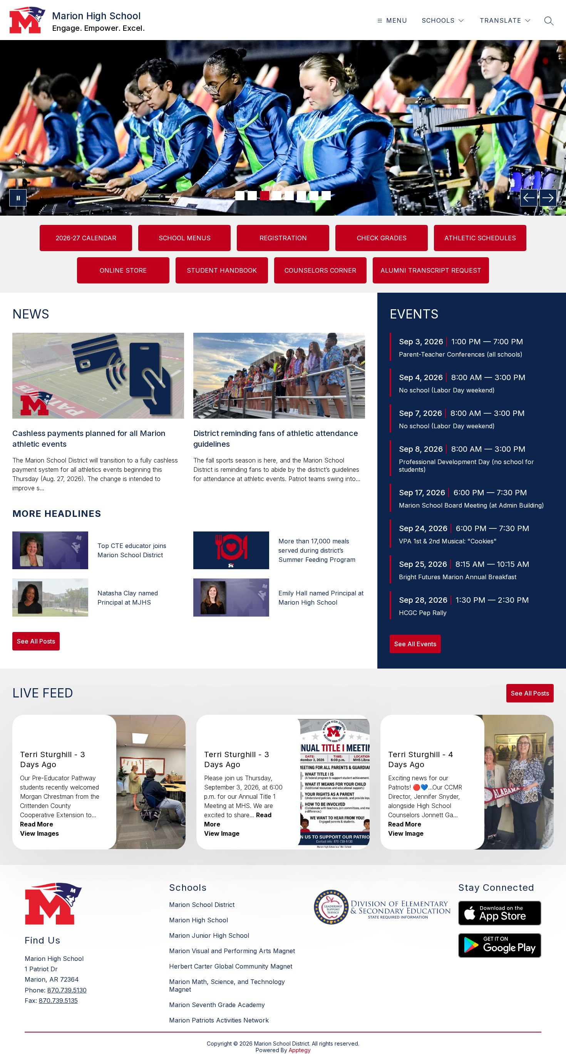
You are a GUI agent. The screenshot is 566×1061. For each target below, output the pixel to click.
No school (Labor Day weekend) (447, 390)
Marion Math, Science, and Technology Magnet (227, 985)
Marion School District (201, 904)
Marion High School (198, 920)
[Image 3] (264, 195)
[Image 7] (313, 195)
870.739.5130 (67, 990)
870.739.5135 (58, 1000)
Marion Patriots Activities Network (219, 1020)
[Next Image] (548, 197)
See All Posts (36, 641)
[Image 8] (326, 195)
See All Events (415, 644)
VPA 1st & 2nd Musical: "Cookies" (448, 541)
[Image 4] (276, 195)
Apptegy (300, 1050)
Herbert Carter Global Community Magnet (230, 966)
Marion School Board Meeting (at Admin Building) (471, 505)
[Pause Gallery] (18, 197)
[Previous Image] (529, 197)
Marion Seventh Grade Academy (217, 1005)
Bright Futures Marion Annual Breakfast (457, 577)
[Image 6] (301, 195)
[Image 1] (239, 195)
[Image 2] (252, 195)
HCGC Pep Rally (423, 613)
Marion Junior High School (209, 935)
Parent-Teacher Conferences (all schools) (460, 354)
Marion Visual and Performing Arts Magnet (232, 951)
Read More (36, 824)
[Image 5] (289, 195)
